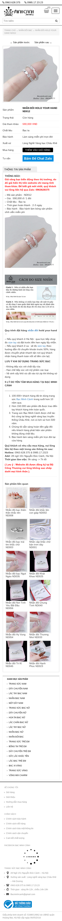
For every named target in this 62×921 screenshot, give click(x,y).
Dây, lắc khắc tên (19, 756)
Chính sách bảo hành (16, 819)
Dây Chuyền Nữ (17, 713)
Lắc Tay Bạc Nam (18, 693)
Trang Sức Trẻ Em (19, 741)
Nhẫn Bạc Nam (17, 698)
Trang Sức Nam (17, 684)
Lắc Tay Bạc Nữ (17, 727)
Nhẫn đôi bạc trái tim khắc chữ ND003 (15, 544)
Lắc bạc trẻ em (17, 761)
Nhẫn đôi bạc (25, 30)
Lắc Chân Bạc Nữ (18, 722)
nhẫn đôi (33, 330)
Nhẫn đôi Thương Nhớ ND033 (39, 636)
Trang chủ (10, 30)
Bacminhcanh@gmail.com (23, 894)
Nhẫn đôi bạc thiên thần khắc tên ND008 (16, 513)
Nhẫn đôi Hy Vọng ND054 (15, 636)
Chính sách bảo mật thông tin (19, 828)
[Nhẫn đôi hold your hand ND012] (31, 74)
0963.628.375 (12, 2)
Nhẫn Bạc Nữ (16, 732)
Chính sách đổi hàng (15, 823)
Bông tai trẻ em (18, 746)
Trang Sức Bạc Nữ (19, 708)
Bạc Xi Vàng (15, 765)
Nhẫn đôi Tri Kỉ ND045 (14, 664)
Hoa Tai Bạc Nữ (17, 717)
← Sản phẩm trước (20, 42)
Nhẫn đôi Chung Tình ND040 (38, 604)
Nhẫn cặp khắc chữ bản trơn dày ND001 (39, 544)
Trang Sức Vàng (18, 770)
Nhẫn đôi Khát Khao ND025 (37, 575)
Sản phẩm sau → (43, 42)
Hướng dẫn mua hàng (16, 802)
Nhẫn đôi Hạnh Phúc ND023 (37, 664)
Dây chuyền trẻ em (20, 751)
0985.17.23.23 (35, 2)
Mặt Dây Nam (16, 703)
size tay (12, 342)
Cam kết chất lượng (15, 838)
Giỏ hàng (10, 792)
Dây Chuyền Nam (18, 688)
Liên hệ (9, 807)
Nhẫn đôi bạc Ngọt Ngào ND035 (16, 575)
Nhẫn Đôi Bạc (16, 737)
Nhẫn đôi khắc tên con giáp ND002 (39, 511)
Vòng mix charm (18, 775)
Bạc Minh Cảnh (24, 399)
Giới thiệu (10, 797)
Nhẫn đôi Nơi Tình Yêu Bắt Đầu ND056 (16, 605)
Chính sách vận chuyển (17, 833)
